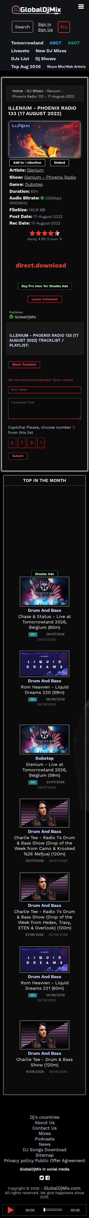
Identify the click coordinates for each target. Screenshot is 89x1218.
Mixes (45, 1133)
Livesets (20, 50)
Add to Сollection (27, 162)
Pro (63, 27)
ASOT (74, 42)
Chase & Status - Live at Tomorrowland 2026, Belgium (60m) (44, 622)
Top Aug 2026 (26, 66)
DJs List (20, 58)
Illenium (35, 170)
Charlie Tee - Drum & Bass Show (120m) (44, 1062)
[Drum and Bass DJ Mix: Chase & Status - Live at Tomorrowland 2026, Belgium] (44, 591)
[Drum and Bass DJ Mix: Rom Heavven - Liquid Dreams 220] (44, 663)
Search (22, 26)
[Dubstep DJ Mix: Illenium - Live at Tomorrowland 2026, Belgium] (44, 739)
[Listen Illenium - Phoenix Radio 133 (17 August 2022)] (11, 1210)
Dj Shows (45, 58)
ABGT (55, 42)
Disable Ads (44, 574)
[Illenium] (44, 138)
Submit (17, 456)
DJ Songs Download (44, 1149)
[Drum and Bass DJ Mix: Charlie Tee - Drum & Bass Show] (44, 1034)
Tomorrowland (27, 42)
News (44, 1144)
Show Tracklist (24, 364)
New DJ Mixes (51, 50)
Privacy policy (19, 1160)
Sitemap (45, 1155)
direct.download (41, 265)
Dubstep (34, 184)
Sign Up (45, 29)
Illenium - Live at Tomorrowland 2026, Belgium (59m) (44, 770)
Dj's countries (44, 1117)
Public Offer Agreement (60, 1160)
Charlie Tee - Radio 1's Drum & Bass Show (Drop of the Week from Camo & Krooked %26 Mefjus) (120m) (44, 845)
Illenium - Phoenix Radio (50, 177)
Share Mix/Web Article (66, 67)
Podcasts (44, 1138)
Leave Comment (45, 299)
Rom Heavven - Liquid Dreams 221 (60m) (44, 985)
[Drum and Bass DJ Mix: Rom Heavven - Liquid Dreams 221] (44, 959)
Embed (59, 162)
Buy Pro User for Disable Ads (45, 286)
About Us (45, 1122)
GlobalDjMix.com (62, 1188)
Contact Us (44, 1127)
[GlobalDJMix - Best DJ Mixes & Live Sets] (30, 8)
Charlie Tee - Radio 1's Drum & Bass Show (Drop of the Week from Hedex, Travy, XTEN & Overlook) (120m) (44, 919)
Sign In (44, 24)
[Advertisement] (47, 250)
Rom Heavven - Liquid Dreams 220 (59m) (44, 689)
